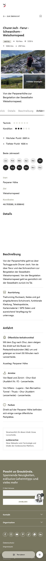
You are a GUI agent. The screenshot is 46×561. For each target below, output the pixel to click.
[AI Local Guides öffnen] (39, 498)
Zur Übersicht (13, 16)
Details (11, 110)
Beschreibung (25, 110)
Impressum (8, 546)
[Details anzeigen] (42, 495)
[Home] (4, 7)
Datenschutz (8, 542)
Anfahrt (40, 110)
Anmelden (23, 502)
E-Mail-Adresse (8, 488)
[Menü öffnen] (39, 554)
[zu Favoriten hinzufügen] (40, 16)
